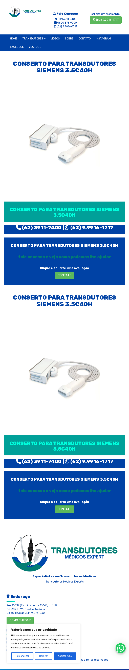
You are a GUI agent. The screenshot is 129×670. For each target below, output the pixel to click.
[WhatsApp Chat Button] (121, 648)
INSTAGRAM (103, 38)
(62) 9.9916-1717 (107, 20)
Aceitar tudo (65, 656)
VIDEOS (55, 38)
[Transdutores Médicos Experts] (64, 552)
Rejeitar (43, 656)
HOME (13, 38)
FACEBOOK (17, 47)
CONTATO (84, 38)
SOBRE (69, 38)
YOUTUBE (35, 47)
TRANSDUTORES (33, 38)
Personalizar (22, 656)
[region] (44, 643)
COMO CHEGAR (20, 620)
